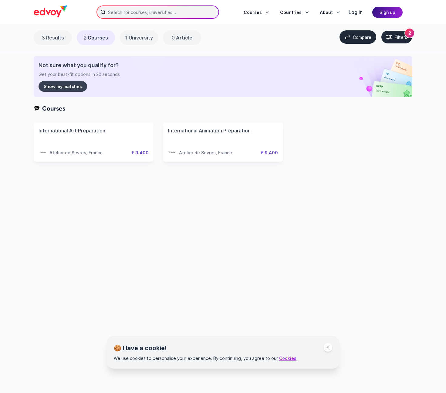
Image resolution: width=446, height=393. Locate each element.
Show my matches (63, 86)
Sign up (387, 12)
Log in (356, 12)
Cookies (287, 358)
